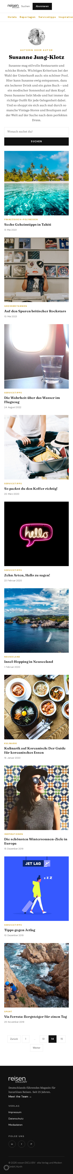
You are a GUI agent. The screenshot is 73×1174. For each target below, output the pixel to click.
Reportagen (28, 17)
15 (62, 1038)
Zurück (14, 1038)
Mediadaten (16, 1124)
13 (43, 1038)
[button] (6, 1167)
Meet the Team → (20, 1096)
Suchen (25, 6)
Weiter (36, 1047)
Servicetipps (47, 17)
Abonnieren (42, 6)
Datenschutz (16, 1118)
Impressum (15, 1112)
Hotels (12, 17)
